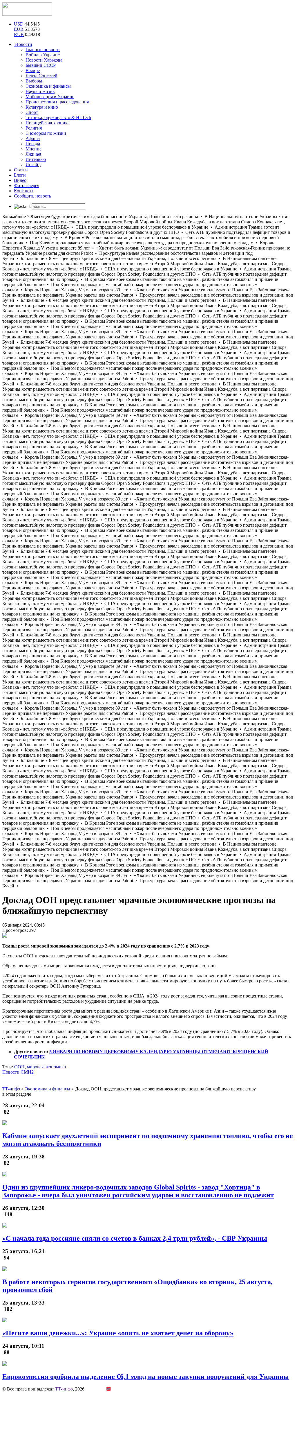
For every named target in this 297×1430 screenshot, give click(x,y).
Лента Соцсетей (41, 75)
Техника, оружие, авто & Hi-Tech (58, 117)
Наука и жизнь (40, 91)
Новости (23, 44)
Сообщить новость (32, 195)
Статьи (21, 169)
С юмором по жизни (46, 133)
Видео (20, 180)
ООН (19, 1066)
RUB (19, 34)
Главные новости (43, 49)
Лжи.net (33, 154)
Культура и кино (42, 107)
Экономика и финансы (48, 86)
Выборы (34, 80)
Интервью (36, 159)
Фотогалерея (26, 185)
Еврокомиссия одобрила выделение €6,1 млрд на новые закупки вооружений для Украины (145, 1376)
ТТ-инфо (64, 1388)
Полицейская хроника (48, 122)
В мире (33, 70)
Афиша (33, 138)
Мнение (33, 148)
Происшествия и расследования (57, 101)
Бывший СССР (41, 65)
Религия (34, 127)
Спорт (32, 112)
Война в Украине (43, 54)
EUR (18, 29)
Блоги (20, 175)
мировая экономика (46, 1066)
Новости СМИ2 (18, 1072)
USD (18, 23)
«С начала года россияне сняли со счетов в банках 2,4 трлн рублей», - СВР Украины (134, 1238)
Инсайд (33, 164)
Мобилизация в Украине (50, 96)
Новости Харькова (44, 60)
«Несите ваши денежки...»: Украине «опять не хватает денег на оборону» (117, 1333)
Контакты (23, 190)
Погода (33, 143)
